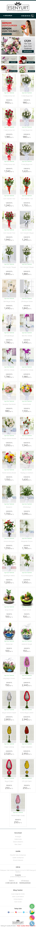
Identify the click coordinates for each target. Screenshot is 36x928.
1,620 (27, 170)
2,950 (27, 752)
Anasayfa (18, 836)
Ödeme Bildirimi (18, 842)
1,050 (9, 444)
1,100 (26, 410)
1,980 (27, 375)
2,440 (27, 684)
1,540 (9, 170)
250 (9, 786)
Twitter (26, 912)
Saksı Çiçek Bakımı (18, 896)
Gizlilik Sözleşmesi (18, 857)
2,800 (9, 718)
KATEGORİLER (8, 15)
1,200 (9, 581)
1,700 (9, 512)
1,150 (9, 478)
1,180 (9, 135)
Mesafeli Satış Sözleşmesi (18, 855)
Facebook (12, 912)
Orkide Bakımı (18, 899)
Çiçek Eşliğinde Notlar (18, 894)
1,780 (9, 341)
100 (9, 615)
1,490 (9, 307)
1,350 (9, 547)
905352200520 (24, 881)
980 (27, 101)
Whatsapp (25, 880)
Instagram (19, 912)
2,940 (27, 718)
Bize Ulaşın (18, 844)
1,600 (27, 478)
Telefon (11, 880)
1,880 (27, 272)
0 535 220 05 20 (25, 16)
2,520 (9, 752)
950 (9, 101)
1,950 (27, 581)
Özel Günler (18, 901)
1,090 (27, 512)
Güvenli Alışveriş (18, 860)
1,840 (9, 272)
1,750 (27, 204)
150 (27, 649)
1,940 (9, 238)
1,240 (9, 204)
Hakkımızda (18, 839)
